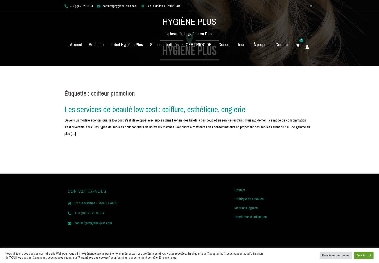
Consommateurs (232, 44)
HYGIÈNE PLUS (189, 21)
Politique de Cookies (249, 198)
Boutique (96, 44)
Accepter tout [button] (364, 255)
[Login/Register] (307, 46)
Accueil (76, 44)
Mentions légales (246, 207)
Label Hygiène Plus (127, 44)
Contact (282, 44)
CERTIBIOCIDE (198, 44)
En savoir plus (167, 257)
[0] (297, 45)
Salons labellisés (164, 44)
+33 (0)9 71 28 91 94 (81, 6)
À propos (261, 44)
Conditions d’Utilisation (250, 216)
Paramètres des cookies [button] (335, 255)
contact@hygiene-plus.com (120, 6)
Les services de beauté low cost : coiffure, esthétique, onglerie (154, 109)
